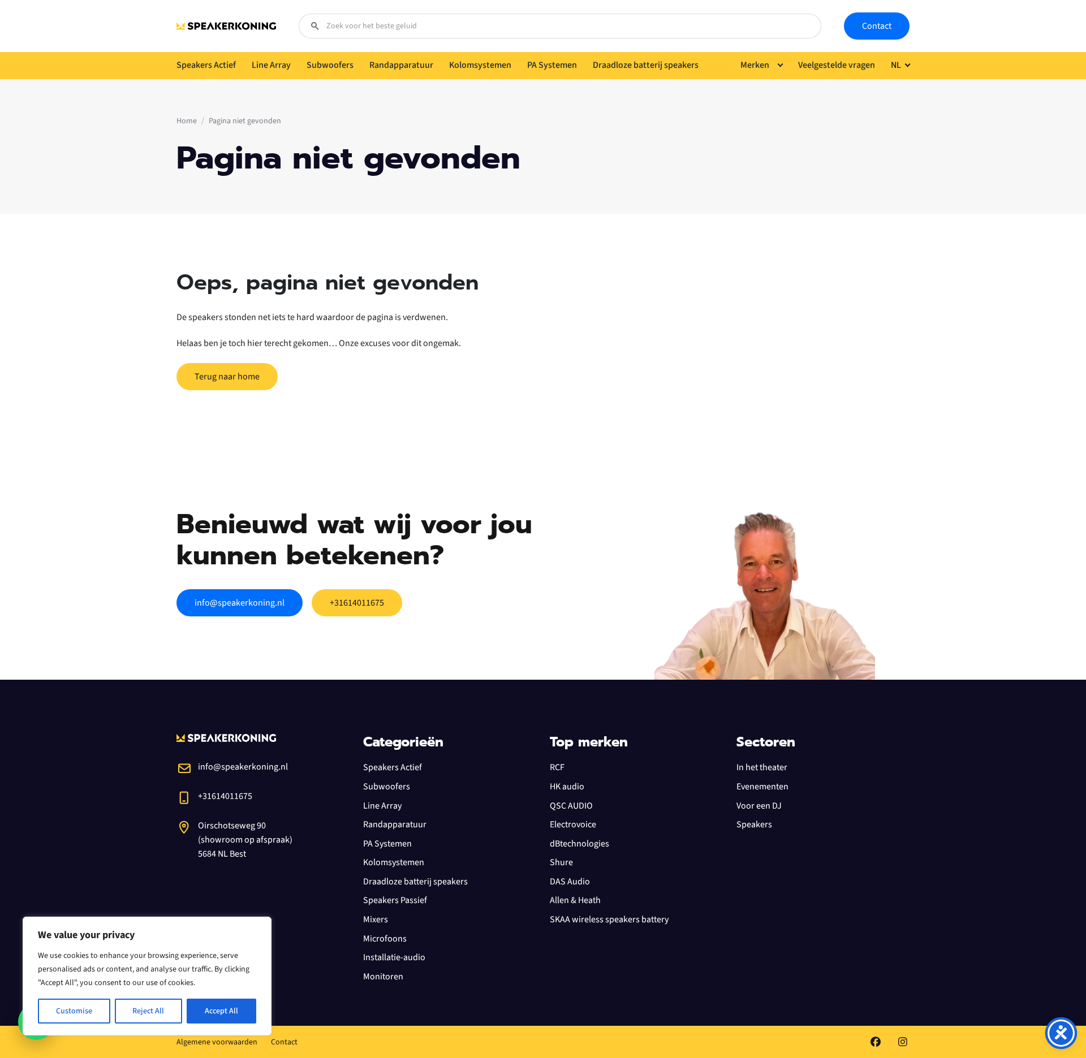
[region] (147, 976)
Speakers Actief (392, 767)
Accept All (221, 1011)
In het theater (761, 767)
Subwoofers (386, 786)
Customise (74, 1011)
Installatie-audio (394, 957)
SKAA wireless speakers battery (609, 919)
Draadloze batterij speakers (415, 881)
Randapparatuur (394, 824)
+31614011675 (357, 603)
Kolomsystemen (393, 862)
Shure (561, 862)
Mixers (375, 919)
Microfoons (385, 938)
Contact (876, 26)
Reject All (148, 1011)
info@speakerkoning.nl (240, 603)
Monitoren (383, 976)
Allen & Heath (575, 900)
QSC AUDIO (571, 806)
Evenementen (762, 786)
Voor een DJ (759, 806)
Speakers (754, 824)
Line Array (382, 806)
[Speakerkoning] (226, 26)
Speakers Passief (395, 900)
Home (186, 121)
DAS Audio (570, 881)
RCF (557, 767)
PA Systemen (387, 843)
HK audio (567, 786)
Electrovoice (573, 824)
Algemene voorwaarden (216, 1042)
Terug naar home (227, 376)
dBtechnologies (579, 843)
